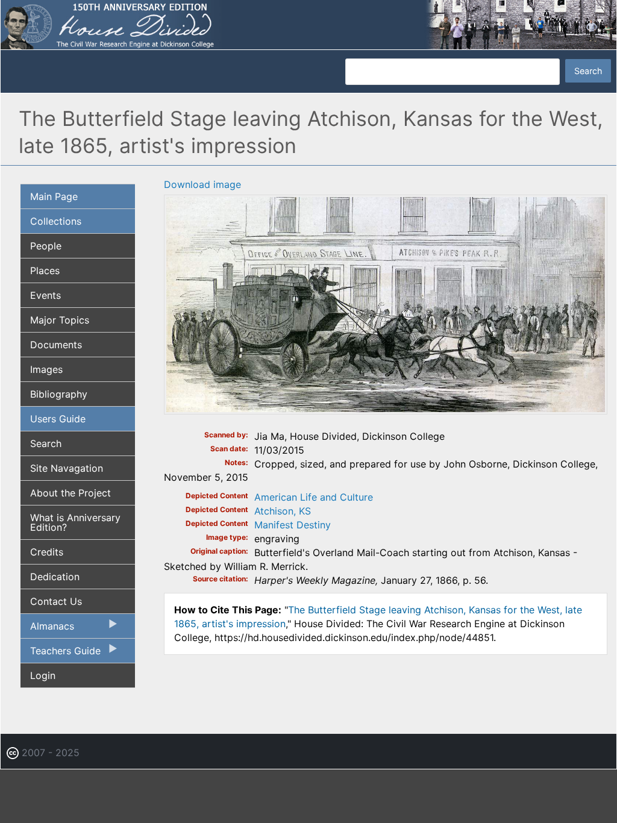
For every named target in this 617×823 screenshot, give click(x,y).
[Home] (308, 24)
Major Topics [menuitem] (59, 320)
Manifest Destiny (292, 525)
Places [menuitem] (45, 270)
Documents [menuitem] (56, 345)
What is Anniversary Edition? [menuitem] (75, 522)
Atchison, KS (282, 511)
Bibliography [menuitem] (58, 394)
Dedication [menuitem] (55, 577)
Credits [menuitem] (46, 552)
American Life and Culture (313, 497)
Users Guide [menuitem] (58, 419)
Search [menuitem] (45, 443)
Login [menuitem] (42, 675)
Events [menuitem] (45, 295)
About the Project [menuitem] (70, 493)
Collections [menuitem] (55, 221)
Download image (202, 184)
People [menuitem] (45, 246)
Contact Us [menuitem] (56, 601)
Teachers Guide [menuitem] (60, 654)
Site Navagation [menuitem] (66, 468)
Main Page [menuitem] (54, 196)
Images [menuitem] (46, 369)
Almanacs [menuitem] (47, 629)
